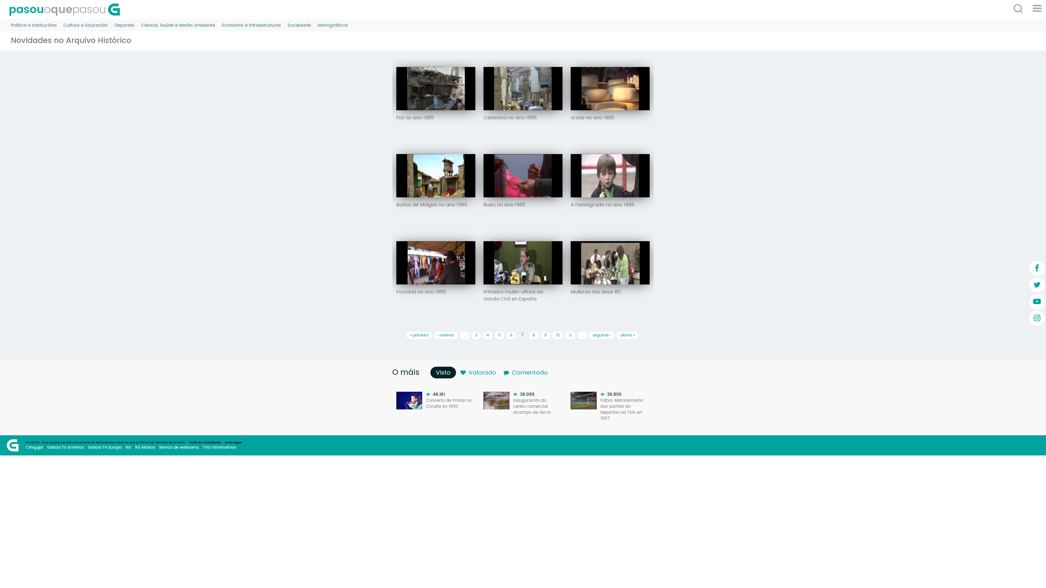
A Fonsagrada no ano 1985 (602, 205)
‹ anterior (445, 335)
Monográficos (333, 25)
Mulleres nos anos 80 (596, 292)
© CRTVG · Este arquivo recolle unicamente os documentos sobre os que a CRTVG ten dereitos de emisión (106, 442)
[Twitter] (1037, 285)
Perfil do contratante (205, 442)
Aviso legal (233, 442)
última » (627, 335)
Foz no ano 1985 (415, 118)
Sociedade (299, 25)
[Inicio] (67, 10)
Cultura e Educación (85, 25)
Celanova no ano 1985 (510, 118)
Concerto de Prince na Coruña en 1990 (449, 403)
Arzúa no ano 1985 (592, 118)
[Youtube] (1037, 301)
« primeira (419, 335)
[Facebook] (1037, 268)
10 (558, 335)
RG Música (145, 447)
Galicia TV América (65, 447)
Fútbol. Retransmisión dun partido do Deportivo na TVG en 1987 (621, 409)
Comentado (530, 373)
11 (570, 335)
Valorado (482, 373)
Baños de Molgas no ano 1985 (431, 205)
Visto (444, 373)
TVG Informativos (219, 447)
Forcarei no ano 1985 (421, 292)
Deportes (124, 25)
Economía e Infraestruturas (251, 25)
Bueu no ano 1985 (504, 205)
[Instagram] (1037, 318)
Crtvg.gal (34, 447)
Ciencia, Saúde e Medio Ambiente (178, 25)
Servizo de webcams (179, 447)
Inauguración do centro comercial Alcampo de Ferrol (532, 406)
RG (128, 447)
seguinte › (601, 335)
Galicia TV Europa (104, 447)
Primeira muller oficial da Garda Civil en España (513, 295)
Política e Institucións (34, 25)
